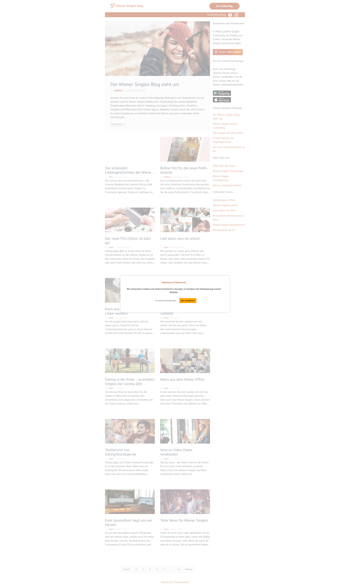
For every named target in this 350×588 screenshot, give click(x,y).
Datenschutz (180, 282)
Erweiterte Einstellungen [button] (165, 300)
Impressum (167, 282)
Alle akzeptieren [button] (188, 300)
